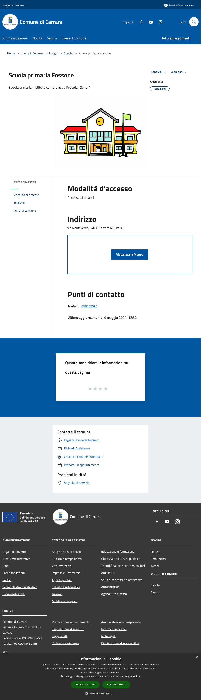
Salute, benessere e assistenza (121, 579)
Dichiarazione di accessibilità (120, 643)
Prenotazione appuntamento (71, 622)
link (138, 676)
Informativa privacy (114, 629)
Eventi (155, 592)
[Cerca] (194, 21)
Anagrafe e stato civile (67, 551)
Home (11, 53)
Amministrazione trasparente (121, 622)
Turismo (57, 594)
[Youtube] (149, 21)
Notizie (155, 551)
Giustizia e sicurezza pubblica (120, 558)
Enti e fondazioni (13, 573)
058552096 (89, 306)
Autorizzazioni (110, 586)
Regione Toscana (13, 5)
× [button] (196, 657)
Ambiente (107, 572)
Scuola (68, 53)
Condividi (157, 72)
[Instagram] (159, 21)
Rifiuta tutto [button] (116, 684)
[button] (100, 693)
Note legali (108, 636)
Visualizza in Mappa (129, 254)
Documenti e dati (13, 594)
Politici (6, 580)
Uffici (5, 565)
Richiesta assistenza (65, 643)
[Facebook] (139, 21)
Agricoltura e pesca (114, 594)
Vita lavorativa (61, 565)
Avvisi (155, 565)
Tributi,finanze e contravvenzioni (123, 565)
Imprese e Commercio (66, 573)
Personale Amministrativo (19, 587)
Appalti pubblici (62, 580)
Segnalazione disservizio (68, 629)
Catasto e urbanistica (66, 587)
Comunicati (158, 558)
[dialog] (100, 676)
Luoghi (53, 53)
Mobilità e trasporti (64, 601)
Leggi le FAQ (60, 636)
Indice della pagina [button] (24, 182)
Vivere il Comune (32, 53)
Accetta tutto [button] (85, 684)
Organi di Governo (14, 551)
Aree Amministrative (16, 558)
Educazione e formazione (117, 551)
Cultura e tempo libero (67, 558)
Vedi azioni (177, 72)
